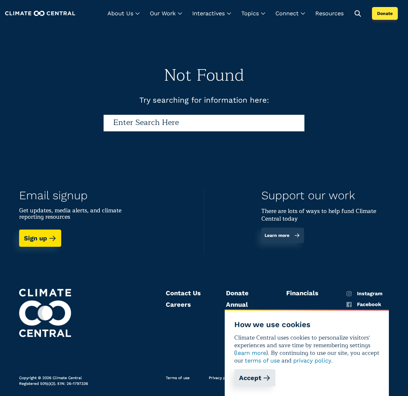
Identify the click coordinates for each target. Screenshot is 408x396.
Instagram (369, 294)
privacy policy (312, 360)
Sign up (35, 238)
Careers (178, 304)
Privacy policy (221, 378)
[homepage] (40, 13)
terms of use (262, 360)
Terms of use (178, 378)
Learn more (277, 235)
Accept (250, 378)
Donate (385, 13)
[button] (123, 13)
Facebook (369, 304)
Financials (302, 293)
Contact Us (183, 293)
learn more (251, 352)
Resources (329, 13)
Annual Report (237, 308)
